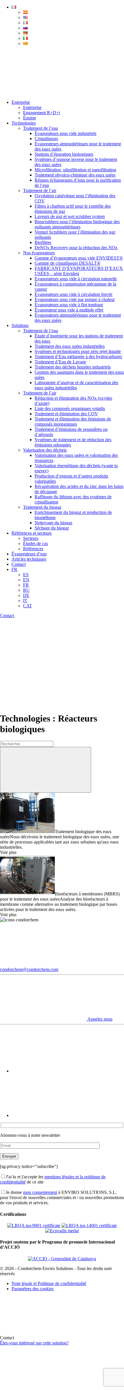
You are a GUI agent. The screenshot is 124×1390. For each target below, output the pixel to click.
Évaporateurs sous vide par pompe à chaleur (75, 299)
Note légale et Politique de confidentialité (49, 1283)
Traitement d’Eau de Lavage (60, 361)
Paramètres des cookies (33, 1288)
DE (26, 595)
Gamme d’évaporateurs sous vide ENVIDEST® (79, 258)
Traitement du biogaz (42, 507)
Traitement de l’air (39, 190)
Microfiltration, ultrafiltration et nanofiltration (75, 169)
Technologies (24, 123)
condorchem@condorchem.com (29, 969)
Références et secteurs (32, 533)
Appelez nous (99, 1019)
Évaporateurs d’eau (29, 553)
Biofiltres (43, 242)
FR (14, 569)
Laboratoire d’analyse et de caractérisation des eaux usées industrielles (76, 385)
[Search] (43, 92)
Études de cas (35, 543)
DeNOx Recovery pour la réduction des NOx (76, 247)
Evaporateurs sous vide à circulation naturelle (76, 278)
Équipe (29, 117)
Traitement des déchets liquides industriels (73, 367)
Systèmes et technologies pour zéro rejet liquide (78, 351)
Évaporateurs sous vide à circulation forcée (73, 294)
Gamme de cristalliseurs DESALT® (67, 263)
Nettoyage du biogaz (53, 522)
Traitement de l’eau (40, 128)
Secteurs (30, 538)
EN (26, 579)
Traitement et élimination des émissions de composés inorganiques (73, 421)
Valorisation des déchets (45, 450)
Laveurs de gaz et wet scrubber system (70, 216)
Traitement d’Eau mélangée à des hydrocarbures (78, 356)
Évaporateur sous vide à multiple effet (69, 309)
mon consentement (40, 1192)
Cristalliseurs (46, 138)
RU (26, 590)
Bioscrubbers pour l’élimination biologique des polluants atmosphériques (77, 224)
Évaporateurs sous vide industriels (65, 133)
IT (25, 600)
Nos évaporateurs (39, 252)
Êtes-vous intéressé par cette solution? (34, 1342)
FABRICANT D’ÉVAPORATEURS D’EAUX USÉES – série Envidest (79, 271)
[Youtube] (55, 1070)
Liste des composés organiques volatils (70, 408)
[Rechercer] (45, 770)
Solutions (20, 325)
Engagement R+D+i (41, 112)
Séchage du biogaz (52, 527)
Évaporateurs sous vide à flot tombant (69, 304)
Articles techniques (29, 559)
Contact (19, 564)
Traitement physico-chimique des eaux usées (75, 174)
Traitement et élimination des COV (66, 413)
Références (33, 548)
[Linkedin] (55, 1115)
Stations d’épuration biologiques (64, 154)
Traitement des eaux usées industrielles (70, 346)
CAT (27, 605)
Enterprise (21, 102)
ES (26, 574)
